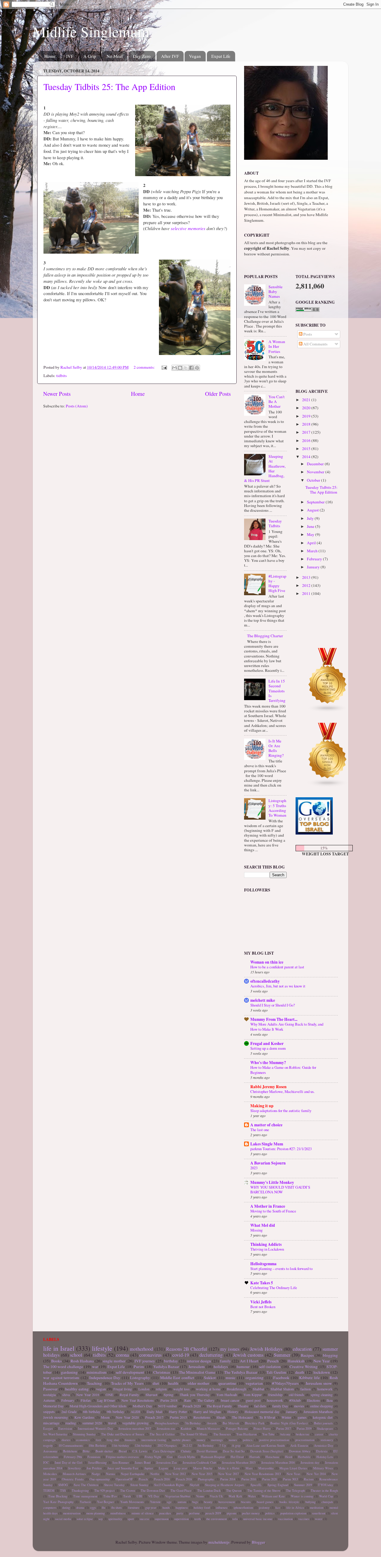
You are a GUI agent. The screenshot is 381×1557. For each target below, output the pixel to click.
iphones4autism (243, 1507)
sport (131, 1519)
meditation (316, 1507)
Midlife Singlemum (91, 31)
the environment (216, 1519)
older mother (199, 1383)
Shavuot (151, 1394)
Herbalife (304, 1457)
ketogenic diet (322, 1417)
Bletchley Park (254, 1423)
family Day (280, 1406)
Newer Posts (57, 393)
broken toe (302, 1434)
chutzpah (327, 1502)
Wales (252, 1496)
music (230, 1377)
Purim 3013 (290, 1479)
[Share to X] (186, 368)
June (311, 526)
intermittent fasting (153, 1440)
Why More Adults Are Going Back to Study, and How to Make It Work (286, 1026)
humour (243, 1366)
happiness (182, 1507)
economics (83, 1440)
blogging (330, 1355)
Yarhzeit (85, 1502)
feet (98, 1440)
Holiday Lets (324, 1457)
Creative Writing (303, 1366)
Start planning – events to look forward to (281, 1268)
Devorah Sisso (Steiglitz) (266, 1451)
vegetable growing (135, 1422)
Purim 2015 (178, 1417)
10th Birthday (97, 1445)
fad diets (260, 1406)
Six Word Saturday (55, 1434)
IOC (46, 1462)
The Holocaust (242, 1417)
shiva (66, 1394)
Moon (105, 1417)
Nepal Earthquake (132, 1474)
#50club (295, 1400)
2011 (306, 593)
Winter (286, 1417)
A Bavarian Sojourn (268, 1163)
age (169, 1502)
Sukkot (210, 1377)
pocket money (251, 1513)
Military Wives (323, 1468)
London (143, 1389)
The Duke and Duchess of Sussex (122, 1434)
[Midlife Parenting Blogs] (328, 711)
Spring (168, 1394)
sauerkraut (318, 1513)
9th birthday (115, 1411)
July (311, 518)
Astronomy (50, 1451)
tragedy (48, 1445)
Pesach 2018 (184, 1479)
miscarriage (51, 1422)
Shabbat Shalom (282, 1389)
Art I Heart (249, 1361)
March (312, 550)
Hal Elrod (237, 1457)
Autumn (49, 1400)
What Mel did (262, 1225)
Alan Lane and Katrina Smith (265, 1445)
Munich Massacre (208, 1428)
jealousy (264, 1507)
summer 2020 (92, 1422)
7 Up (222, 1445)
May (311, 534)
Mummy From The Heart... (273, 1019)
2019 (306, 416)
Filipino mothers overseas (122, 1457)
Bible (86, 1451)
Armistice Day (323, 1445)
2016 (306, 440)
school (76, 1355)
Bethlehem (70, 1451)
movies (299, 1406)
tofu (235, 1519)
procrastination (304, 1440)
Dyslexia (321, 1451)
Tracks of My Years (127, 1383)
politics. (248, 1440)
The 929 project (104, 1490)
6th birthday (91, 1411)
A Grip (89, 56)
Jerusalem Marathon (318, 1411)
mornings (217, 1440)
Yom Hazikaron (246, 1434)
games (302, 1417)
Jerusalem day (310, 1462)
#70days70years (285, 1383)
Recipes (307, 1355)
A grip (236, 1445)
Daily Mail (154, 1411)
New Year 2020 (127, 1417)
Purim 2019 (304, 1428)
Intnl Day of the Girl (68, 1462)
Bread (123, 1451)
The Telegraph (295, 1490)
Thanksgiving (80, 1490)
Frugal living (122, 1389)
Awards (212, 1423)
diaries (66, 1440)
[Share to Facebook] (191, 368)
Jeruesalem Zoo (166, 1462)
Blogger (258, 1542)
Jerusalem (196, 1366)
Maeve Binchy (202, 1468)
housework (275, 1400)
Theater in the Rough (324, 1490)
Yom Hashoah (226, 1394)
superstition (181, 1519)
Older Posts (218, 393)
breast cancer (230, 1400)
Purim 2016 (248, 1479)
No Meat (115, 56)
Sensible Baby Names (275, 291)
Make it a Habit (228, 1468)
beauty (208, 1502)
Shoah (220, 1417)
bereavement (226, 1502)
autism (182, 1502)
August (313, 510)
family (225, 1361)
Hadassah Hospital (213, 1457)
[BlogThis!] (180, 368)
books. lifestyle (289, 1502)
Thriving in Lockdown (267, 1249)
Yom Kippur (252, 1394)
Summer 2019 (303, 1485)
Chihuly (186, 1451)
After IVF (170, 56)
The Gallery (205, 1400)
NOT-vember (167, 1406)
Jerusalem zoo (166, 1428)
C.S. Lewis (139, 1451)
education (302, 1349)
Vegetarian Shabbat (177, 1496)
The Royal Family (219, 1406)
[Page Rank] (307, 310)
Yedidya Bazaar (166, 1366)
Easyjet (48, 1428)
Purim (139, 1366)
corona (122, 1355)
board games (265, 1502)
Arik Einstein (299, 1445)
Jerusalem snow (319, 1383)
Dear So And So (234, 1451)
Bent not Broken (262, 1306)
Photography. (206, 1479)
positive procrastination (274, 1440)
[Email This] (174, 368)
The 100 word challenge (63, 1366)
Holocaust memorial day (262, 1411)
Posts (307, 334)
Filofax (86, 1400)
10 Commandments (71, 1445)
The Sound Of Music (193, 1434)
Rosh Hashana (82, 1361)
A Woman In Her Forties (276, 346)
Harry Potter (178, 1411)
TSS (63, 1490)
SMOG (63, 1485)
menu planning (95, 1513)
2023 (253, 1167)
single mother (114, 1361)
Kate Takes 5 (261, 1283)
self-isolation (270, 1366)
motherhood (141, 1349)
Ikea (329, 1400)
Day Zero (142, 56)
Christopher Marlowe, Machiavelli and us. (282, 1091)
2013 (306, 577)
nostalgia (49, 1394)
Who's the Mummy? (268, 1063)
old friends (297, 1394)
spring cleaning (321, 1394)
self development (130, 1372)
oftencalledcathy (265, 981)
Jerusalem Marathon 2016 (278, 1462)
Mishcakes (50, 1474)
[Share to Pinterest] (197, 368)
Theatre (243, 1406)
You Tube (268, 1434)
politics (269, 1513)
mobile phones (181, 1440)
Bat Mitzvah (231, 1423)
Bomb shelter (104, 1451)
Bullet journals (323, 1423)
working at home (208, 1389)
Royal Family (129, 1394)
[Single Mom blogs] (328, 785)
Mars (249, 1468)
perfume (194, 1513)
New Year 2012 (175, 1474)
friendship (275, 1394)
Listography (140, 1377)
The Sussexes (222, 1434)
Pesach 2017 (154, 1417)
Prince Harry (262, 1428)
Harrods (254, 1457)
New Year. (294, 1474)
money (201, 1440)
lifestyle (102, 1348)
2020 (306, 407)
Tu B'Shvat (267, 1417)
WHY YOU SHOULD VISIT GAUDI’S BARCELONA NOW (280, 1189)
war (95, 1366)
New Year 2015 (202, 1474)
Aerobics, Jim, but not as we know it (277, 986)
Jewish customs (248, 1355)
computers (49, 1507)
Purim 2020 (269, 1479)
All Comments (314, 344)
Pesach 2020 (192, 1406)
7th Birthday (193, 1423)
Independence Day (105, 1377)
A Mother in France (267, 1206)
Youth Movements (132, 1502)
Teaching (94, 1383)
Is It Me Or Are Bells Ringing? (276, 748)
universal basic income (257, 1519)
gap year (151, 1507)
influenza (221, 1507)
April (312, 542)
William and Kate (273, 1496)
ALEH (135, 1411)
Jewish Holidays (266, 1349)
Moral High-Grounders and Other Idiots (98, 1406)
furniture (133, 1507)
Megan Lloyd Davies (293, 1468)
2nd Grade (68, 1411)
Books (56, 1361)
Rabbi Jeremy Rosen (268, 1087)
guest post (253, 1400)
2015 (306, 448)
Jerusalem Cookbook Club (199, 1462)
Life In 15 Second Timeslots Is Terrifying (276, 690)
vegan (101, 1389)
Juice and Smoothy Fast (122, 1468)
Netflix (154, 1474)
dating (66, 1507)
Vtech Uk (216, 1496)
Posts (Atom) (77, 406)
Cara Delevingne (164, 1451)
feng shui (113, 1440)
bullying (310, 1502)
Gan (169, 1457)
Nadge (96, 1474)
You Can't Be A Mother (276, 401)
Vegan (195, 56)
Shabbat (258, 1389)
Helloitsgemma (263, 1264)
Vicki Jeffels (260, 1302)
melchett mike (262, 1000)
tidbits (61, 375)
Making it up (262, 1106)
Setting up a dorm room (268, 1048)
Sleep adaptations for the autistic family (280, 1110)
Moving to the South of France (273, 1211)
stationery (327, 1440)
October (314, 480)
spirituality (115, 1519)
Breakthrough (236, 1389)
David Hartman (207, 1451)
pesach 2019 (213, 1513)
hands (166, 1507)
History (232, 1411)
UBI (139, 1496)
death (299, 1372)
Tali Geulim (276, 1372)
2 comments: (145, 367)
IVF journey (145, 1361)
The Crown (127, 1490)
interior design (199, 1361)
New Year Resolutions (137, 1400)
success (144, 1519)
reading (70, 1422)
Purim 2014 (227, 1479)
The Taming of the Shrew (264, 1490)
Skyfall (194, 1485)
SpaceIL (256, 1485)
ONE (109, 1394)
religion (161, 1389)
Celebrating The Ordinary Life (273, 1287)
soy (101, 1519)
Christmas (161, 1372)
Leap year (180, 1468)
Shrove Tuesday (114, 1485)
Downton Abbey (299, 1451)
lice (277, 1507)
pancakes (165, 1513)
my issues (229, 1349)
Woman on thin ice (266, 962)
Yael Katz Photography (58, 1502)
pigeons (231, 1513)
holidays (221, 1366)
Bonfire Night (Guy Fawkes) (289, 1423)
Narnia (110, 1474)
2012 (306, 585)
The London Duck (209, 1490)
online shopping (321, 1406)
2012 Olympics (167, 1445)
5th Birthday (205, 1445)
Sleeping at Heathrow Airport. (225, 1485)
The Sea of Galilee (162, 1434)
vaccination (285, 1519)
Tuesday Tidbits (275, 523)
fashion (305, 1389)
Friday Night (153, 1457)
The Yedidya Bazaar (240, 1372)
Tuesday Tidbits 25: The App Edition (109, 86)
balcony (285, 1434)
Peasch (143, 1479)
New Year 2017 (228, 1474)
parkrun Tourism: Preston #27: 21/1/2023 (281, 1148)
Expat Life (220, 56)
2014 (306, 456)
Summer (282, 1355)
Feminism (94, 1457)
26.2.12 (187, 1445)
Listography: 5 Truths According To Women (277, 808)
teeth (197, 1519)
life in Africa (295, 1507)
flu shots (116, 1507)
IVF (69, 56)
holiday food (202, 1507)
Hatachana (272, 1457)
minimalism (97, 1372)
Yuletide (155, 1502)
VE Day (153, 1496)
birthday (171, 1361)
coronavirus (150, 1355)
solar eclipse (85, 1519)
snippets (49, 1411)
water (318, 1519)
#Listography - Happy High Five (277, 583)
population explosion (293, 1513)
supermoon (161, 1519)
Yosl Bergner (105, 1502)
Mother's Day (142, 1406)
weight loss (181, 1389)
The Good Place (181, 1490)
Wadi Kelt (235, 1496)
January (314, 567)
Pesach (273, 1361)
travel (112, 1422)
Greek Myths (186, 1457)
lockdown (321, 1372)
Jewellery (74, 1468)
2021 (306, 399)
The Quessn (233, 1490)
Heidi (288, 1457)
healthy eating (77, 1389)
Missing (256, 1230)
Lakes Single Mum (266, 1144)
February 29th (73, 1457)
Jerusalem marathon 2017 (134, 1428)
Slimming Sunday (84, 1434)
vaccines (303, 1519)
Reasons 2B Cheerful (186, 1349)
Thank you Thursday (195, 1394)
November (316, 471)
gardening (69, 1372)
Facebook (281, 1377)
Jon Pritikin (94, 1468)
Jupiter (148, 1468)
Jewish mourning (55, 1417)
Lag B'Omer (106, 1400)
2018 (306, 424)
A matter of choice (266, 1125)
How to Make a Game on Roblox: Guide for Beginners (283, 1070)
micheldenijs (218, 1542)
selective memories (188, 228)
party (180, 1513)
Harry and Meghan (207, 1411)
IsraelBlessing (97, 1462)
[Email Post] (164, 367)
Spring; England (278, 1485)
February (315, 559)
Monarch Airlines (74, 1474)
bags (195, 1502)
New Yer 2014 (316, 1474)
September (316, 502)
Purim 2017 (283, 1428)
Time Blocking (58, 1496)
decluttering (211, 1355)
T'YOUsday (325, 1485)
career (319, 1434)
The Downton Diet (153, 1490)
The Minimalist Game (197, 1372)
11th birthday (120, 1445)
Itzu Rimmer (121, 1462)
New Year (321, 1361)
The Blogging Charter (265, 635)
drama (80, 1507)
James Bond (142, 1462)
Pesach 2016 (162, 1479)
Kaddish (186, 1428)
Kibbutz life (309, 1377)
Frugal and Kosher (267, 1043)
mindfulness (118, 1513)
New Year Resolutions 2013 (263, 1474)
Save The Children (86, 1485)
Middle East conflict (177, 1377)
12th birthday (143, 1445)
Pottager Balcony (237, 1428)
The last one (259, 1129)
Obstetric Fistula (73, 1479)
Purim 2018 (168, 1400)
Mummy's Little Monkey (272, 1182)
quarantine (227, 1383)
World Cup (326, 1496)
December (316, 463)
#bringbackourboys (167, 1423)
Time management (85, 1496)
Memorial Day (53, 1406)
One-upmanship (100, 1479)
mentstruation (71, 1513)
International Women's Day (95, 1428)
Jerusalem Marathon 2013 (238, 1462)
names (233, 1440)
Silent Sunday (139, 1485)
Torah (127, 1496)
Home (50, 56)
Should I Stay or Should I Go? (272, 1005)
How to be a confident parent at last (277, 967)
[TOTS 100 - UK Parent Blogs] (320, 637)
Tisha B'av (110, 1496)
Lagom (163, 1468)
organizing (254, 1377)
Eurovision (65, 1428)
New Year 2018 (87, 1394)
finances (130, 1440)
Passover (50, 1389)
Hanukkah (296, 1361)
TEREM (48, 1490)
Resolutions (201, 1417)
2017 (306, 432)
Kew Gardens (84, 1417)
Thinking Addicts (266, 1244)
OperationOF (124, 1479)
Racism (308, 1479)
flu (103, 1507)
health (173, 1383)
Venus (200, 1496)
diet (156, 1383)
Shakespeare (325, 1428)
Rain (187, 1400)
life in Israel (58, 1348)
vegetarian (254, 1383)
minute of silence (143, 1513)
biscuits (246, 1502)
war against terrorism (61, 1377)
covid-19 (180, 1355)
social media (63, 1519)
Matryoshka (266, 1468)
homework (324, 1389)
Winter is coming (302, 1496)
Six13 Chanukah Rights (169, 1485)
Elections (313, 1400)
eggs (93, 1507)
